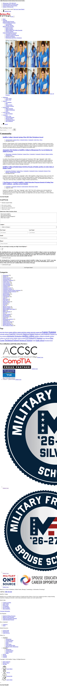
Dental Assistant (9, 27)
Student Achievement (7, 321)
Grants (4, 297)
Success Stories (9, 104)
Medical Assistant (9, 29)
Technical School (12, 340)
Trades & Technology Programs (10, 32)
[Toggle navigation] (13, 16)
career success (31, 332)
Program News (9, 155)
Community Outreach (40, 154)
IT (26, 338)
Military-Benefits (6, 311)
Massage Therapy (9, 25)
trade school (40, 340)
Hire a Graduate (9, 113)
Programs (5, 20)
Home (4, 19)
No (2, 249)
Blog (7, 103)
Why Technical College (8, 325)
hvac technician (3, 336)
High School (31, 186)
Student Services (6, 323)
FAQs (7, 111)
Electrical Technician (10, 36)
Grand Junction (24, 186)
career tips (39, 332)
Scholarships (5, 320)
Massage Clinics (9, 118)
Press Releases (6, 315)
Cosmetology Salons (10, 120)
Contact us (5, 115)
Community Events (33, 171)
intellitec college (28, 336)
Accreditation (8, 102)
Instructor (5, 304)
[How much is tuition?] (28, 214)
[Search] (14, 130)
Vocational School (49, 340)
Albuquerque (8, 154)
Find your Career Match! (18, 9)
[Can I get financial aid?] (28, 215)
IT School (30, 338)
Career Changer (6, 282)
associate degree (4, 332)
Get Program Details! (28, 267)
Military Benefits (9, 108)
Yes (2, 248)
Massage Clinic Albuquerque (12, 646)
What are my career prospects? (8, 207)
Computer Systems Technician (12, 35)
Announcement (9, 139)
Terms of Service (6, 661)
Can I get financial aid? (7, 206)
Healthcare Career (39, 334)
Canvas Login (6, 630)
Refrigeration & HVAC (8, 319)
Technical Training (25, 340)
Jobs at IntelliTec (9, 121)
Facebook (5, 637)
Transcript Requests (10, 117)
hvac (56, 334)
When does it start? (6, 209)
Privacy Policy (6, 663)
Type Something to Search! (6, 127)
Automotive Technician (11, 34)
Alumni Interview (7, 277)
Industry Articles (49, 154)
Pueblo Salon (8, 644)
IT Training (38, 338)
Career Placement (6, 284)
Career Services (6, 112)
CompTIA (12, 334)
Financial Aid (6, 107)
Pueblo (18, 172)
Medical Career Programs (8, 26)
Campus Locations (10, 106)
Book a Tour (8, 99)
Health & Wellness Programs (9, 22)
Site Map (5, 664)
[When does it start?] (28, 217)
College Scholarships (10, 110)
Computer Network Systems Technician (11, 290)
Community (30, 139)
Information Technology (14, 336)
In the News (36, 139)
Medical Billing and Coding (9, 309)
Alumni (4, 276)
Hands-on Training (28, 334)
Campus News (16, 139)
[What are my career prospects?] (28, 216)
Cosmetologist (9, 24)
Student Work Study (7, 324)
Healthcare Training (49, 334)
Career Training (49, 332)
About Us (5, 101)
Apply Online (9, 98)
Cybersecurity (19, 334)
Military (4, 310)
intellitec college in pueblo (19, 338)
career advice (13, 332)
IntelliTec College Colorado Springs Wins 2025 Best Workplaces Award (23, 137)
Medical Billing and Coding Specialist (14, 30)
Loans (4, 305)
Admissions (5, 97)
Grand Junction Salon (10, 645)
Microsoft (48, 338)
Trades (34, 340)
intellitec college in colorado (42, 336)
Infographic (5, 302)
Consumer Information (5, 611)
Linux (44, 338)
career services (21, 332)
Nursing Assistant (9, 31)
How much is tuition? (6, 205)
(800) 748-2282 (8, 591)
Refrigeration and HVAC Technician (14, 37)
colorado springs (4, 334)
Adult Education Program (8, 21)
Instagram (5, 648)
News (41, 139)
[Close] (0, 682)
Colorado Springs (24, 139)
